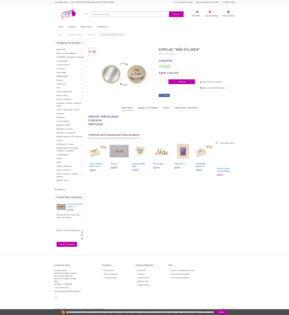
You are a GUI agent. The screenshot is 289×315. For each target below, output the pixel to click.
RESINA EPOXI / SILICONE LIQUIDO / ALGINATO (67, 149)
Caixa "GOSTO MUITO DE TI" (96, 165)
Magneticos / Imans (65, 129)
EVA (58, 88)
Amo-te (114, 164)
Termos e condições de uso (182, 270)
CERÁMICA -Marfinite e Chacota (70, 57)
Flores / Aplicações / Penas (68, 110)
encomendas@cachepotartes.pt (67, 291)
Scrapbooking (62, 155)
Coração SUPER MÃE (138, 165)
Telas (59, 162)
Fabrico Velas (62, 95)
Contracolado (62, 61)
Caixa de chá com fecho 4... (75, 205)
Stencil (59, 158)
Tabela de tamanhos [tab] (186, 107)
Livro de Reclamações (179, 278)
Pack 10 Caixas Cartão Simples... (224, 169)
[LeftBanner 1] (60, 189)
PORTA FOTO (180, 164)
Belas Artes (61, 49)
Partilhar (165, 95)
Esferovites (61, 84)
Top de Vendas (110, 278)
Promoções (109, 270)
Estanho (60, 80)
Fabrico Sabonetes (64, 92)
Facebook (56, 297)
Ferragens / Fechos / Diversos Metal (69, 104)
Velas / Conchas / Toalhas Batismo (67, 175)
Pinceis (60, 140)
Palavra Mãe (158, 164)
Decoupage (61, 72)
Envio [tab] (166, 107)
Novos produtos (111, 274)
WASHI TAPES (62, 180)
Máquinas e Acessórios (66, 133)
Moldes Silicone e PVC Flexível (69, 136)
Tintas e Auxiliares (64, 166)
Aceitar (221, 312)
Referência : (164, 54)
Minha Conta (86, 27)
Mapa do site (142, 281)
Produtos (72, 27)
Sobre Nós (141, 270)
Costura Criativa (63, 65)
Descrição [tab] (127, 107)
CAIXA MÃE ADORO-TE (200, 165)
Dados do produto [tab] (148, 107)
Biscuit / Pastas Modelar (67, 53)
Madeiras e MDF (63, 125)
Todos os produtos (67, 244)
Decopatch (61, 69)
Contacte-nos (102, 27)
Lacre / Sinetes (63, 121)
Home (60, 27)
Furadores (61, 117)
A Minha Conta (143, 285)
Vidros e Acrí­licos (64, 170)
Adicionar (182, 82)
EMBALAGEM (62, 76)
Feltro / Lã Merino (64, 99)
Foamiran (60, 113)
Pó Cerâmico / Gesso (65, 144)
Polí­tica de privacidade (180, 274)
